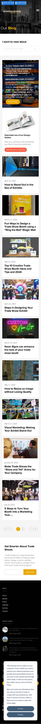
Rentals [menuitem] (4, 599)
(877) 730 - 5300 (9, 3)
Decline (20, 715)
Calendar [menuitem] (5, 605)
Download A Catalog (15, 150)
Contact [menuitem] (5, 611)
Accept (20, 708)
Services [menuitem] (5, 608)
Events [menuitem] (4, 602)
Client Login (21, 3)
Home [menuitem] (4, 595)
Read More (12, 102)
